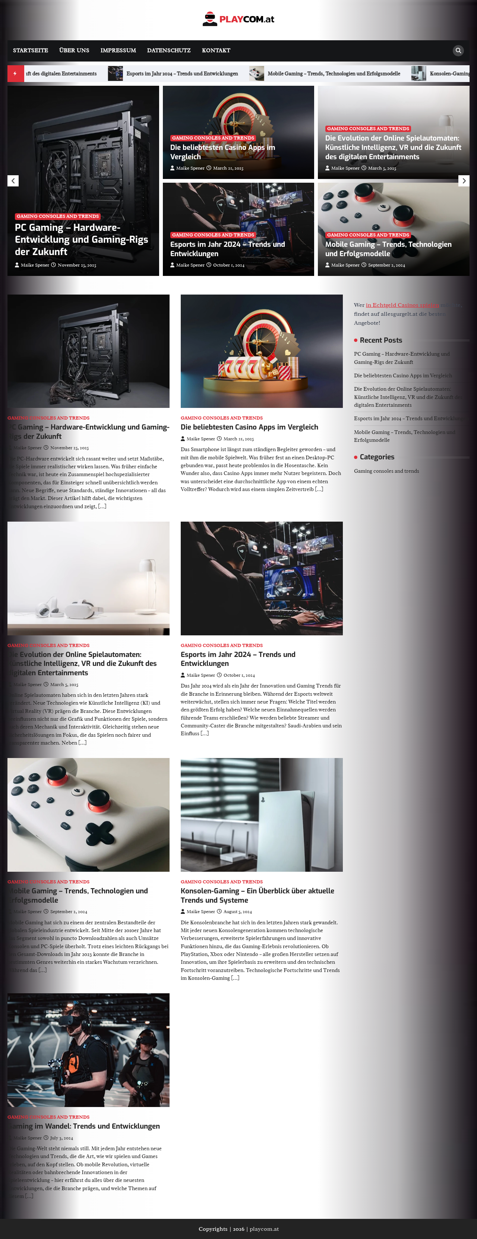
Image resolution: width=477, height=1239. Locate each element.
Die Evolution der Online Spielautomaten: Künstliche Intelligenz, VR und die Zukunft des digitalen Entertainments (393, 147)
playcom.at (264, 1229)
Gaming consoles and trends (58, 216)
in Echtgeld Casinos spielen (402, 305)
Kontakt (216, 50)
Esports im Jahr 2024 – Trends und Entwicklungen (227, 249)
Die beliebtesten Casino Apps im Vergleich (222, 152)
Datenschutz (169, 50)
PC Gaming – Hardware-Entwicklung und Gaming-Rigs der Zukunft (81, 239)
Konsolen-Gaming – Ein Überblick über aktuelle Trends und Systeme (259, 73)
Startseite (30, 50)
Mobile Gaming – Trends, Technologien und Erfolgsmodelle (86, 73)
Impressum (118, 50)
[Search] (458, 50)
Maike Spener (35, 265)
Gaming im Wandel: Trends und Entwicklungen (83, 1126)
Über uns (74, 50)
